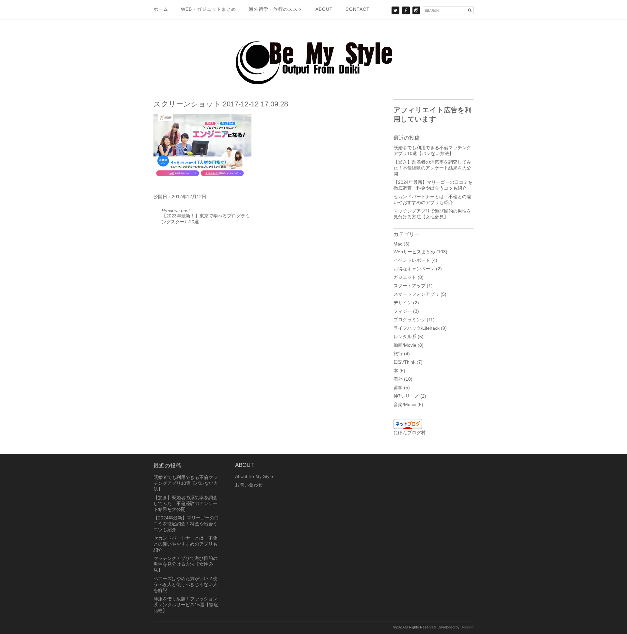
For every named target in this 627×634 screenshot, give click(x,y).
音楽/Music (405, 404)
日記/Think (404, 362)
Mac (398, 243)
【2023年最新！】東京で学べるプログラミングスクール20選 (206, 216)
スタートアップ (410, 285)
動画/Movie (405, 345)
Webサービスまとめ (414, 251)
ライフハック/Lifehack (417, 328)
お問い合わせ (249, 484)
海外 (398, 379)
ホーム (160, 9)
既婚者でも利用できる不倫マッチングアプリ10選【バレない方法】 (185, 483)
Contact (358, 9)
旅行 (398, 353)
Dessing (467, 627)
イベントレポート (412, 260)
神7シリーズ (406, 396)
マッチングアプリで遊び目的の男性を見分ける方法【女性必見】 (185, 564)
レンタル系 (405, 336)
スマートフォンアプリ (416, 294)
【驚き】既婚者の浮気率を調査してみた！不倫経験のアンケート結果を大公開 (432, 167)
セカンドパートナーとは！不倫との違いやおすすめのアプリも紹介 (185, 543)
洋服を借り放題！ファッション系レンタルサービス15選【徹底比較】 (185, 604)
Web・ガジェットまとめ (208, 9)
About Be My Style (254, 476)
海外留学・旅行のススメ (276, 9)
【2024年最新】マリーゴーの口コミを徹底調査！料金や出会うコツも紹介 (186, 523)
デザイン (403, 302)
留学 (398, 387)
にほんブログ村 (410, 432)
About (324, 9)
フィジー (403, 311)
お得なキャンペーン (414, 268)
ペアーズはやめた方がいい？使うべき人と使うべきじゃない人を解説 (185, 584)
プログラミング (410, 319)
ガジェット (405, 277)
